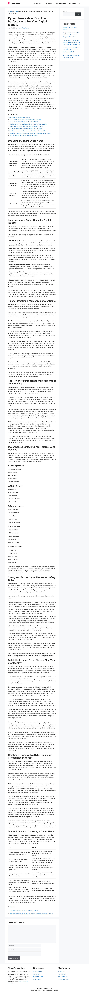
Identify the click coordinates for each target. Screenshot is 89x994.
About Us (61, 971)
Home (10, 11)
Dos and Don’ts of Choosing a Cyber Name (23, 135)
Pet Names (49, 3)
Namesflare (15, 3)
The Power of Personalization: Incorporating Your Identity (28, 124)
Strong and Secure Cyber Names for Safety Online (26, 128)
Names (15, 11)
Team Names (72, 3)
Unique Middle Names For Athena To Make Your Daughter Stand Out (71, 35)
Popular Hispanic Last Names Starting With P (24, 911)
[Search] (78, 14)
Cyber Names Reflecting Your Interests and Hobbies (26, 126)
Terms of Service (63, 979)
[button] (79, 3)
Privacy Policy (62, 976)
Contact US (62, 974)
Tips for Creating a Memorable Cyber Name (24, 122)
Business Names (61, 3)
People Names (37, 3)
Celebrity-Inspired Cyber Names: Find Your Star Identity (27, 131)
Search (65, 11)
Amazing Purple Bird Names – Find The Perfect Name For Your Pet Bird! (72, 50)
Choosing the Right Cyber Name (19, 117)
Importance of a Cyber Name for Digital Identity (25, 119)
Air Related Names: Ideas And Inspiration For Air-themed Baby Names (31, 914)
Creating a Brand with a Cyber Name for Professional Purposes (30, 133)
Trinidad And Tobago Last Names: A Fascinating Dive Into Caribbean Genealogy (71, 42)
